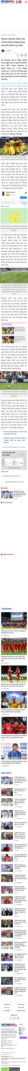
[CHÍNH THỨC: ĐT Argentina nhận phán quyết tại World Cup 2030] (7, 814)
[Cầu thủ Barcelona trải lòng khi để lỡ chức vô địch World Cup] (7, 848)
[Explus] (14, 474)
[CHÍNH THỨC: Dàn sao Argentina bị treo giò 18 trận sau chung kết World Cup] (7, 494)
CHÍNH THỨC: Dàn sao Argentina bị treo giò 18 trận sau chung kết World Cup (20, 494)
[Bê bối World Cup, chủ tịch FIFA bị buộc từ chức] (7, 792)
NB (16, 498)
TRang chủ (7, 1004)
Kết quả (7, 1007)
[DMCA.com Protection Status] (10, 1069)
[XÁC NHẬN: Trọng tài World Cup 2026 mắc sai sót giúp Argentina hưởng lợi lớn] (7, 934)
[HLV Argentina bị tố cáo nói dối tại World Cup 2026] (7, 981)
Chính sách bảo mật (5, 1054)
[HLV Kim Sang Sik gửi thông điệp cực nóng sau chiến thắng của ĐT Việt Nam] (14, 751)
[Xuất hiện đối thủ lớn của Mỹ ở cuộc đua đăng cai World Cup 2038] (7, 912)
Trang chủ (3, 35)
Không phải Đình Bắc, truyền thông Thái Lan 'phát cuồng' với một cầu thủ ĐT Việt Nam (13, 658)
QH (4, 740)
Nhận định (7, 1010)
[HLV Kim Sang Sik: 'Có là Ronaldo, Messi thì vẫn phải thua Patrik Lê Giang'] (14, 699)
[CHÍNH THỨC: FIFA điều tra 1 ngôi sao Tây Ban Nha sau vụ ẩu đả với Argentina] (7, 836)
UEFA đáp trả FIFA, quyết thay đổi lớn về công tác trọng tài (20, 888)
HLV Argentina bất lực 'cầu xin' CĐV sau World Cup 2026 (20, 955)
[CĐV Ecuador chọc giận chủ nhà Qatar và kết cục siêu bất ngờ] (8, 330)
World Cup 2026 (11, 35)
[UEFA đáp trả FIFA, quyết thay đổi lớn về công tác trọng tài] (7, 890)
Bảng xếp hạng (21, 1010)
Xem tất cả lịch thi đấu (14, 467)
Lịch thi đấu (21, 1004)
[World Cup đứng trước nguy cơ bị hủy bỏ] (7, 826)
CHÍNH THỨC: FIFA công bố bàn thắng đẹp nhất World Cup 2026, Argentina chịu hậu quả (20, 968)
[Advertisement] (14, 17)
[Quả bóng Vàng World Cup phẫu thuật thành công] (7, 858)
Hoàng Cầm (6, 635)
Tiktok (22, 1034)
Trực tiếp (21, 1007)
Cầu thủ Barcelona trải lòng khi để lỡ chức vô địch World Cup (20, 846)
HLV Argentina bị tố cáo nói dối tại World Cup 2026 (20, 979)
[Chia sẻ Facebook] (17, 55)
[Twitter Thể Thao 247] (14, 1018)
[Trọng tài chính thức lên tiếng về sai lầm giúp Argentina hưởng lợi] (7, 878)
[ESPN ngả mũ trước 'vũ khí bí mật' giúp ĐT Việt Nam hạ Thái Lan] (14, 620)
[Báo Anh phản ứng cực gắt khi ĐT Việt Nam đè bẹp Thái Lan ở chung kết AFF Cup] (14, 725)
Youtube (22, 1027)
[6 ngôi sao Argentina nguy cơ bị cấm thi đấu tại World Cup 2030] (7, 802)
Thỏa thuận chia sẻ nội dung (7, 1052)
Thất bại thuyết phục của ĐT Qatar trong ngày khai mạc (15, 433)
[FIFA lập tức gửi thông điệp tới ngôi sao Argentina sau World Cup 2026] (7, 945)
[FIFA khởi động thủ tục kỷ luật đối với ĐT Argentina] (7, 868)
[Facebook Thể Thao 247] (10, 1018)
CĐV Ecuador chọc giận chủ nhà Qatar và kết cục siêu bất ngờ (20, 329)
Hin (17, 850)
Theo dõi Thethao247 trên (11, 482)
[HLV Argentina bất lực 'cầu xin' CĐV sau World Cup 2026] (7, 957)
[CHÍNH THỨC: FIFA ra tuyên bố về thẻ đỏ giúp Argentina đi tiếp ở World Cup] (7, 900)
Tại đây (11, 1056)
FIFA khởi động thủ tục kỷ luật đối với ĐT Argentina (20, 866)
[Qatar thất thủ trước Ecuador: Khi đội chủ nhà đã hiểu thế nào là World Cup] (8, 339)
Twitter (22, 1031)
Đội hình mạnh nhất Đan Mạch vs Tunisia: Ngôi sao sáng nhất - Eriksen (15, 440)
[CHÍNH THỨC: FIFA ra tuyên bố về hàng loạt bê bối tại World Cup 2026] (7, 991)
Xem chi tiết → (22, 454)
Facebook (22, 1029)
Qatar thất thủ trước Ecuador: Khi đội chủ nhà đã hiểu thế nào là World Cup (20, 339)
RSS (21, 1032)
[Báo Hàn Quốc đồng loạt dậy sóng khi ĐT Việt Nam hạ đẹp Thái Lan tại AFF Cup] (14, 674)
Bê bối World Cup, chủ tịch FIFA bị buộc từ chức (20, 790)
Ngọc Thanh (6, 714)
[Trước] (3, 462)
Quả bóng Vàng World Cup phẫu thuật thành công (20, 856)
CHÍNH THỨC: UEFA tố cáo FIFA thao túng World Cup (20, 922)
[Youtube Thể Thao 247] (18, 1018)
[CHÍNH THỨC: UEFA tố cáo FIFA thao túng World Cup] (7, 923)
